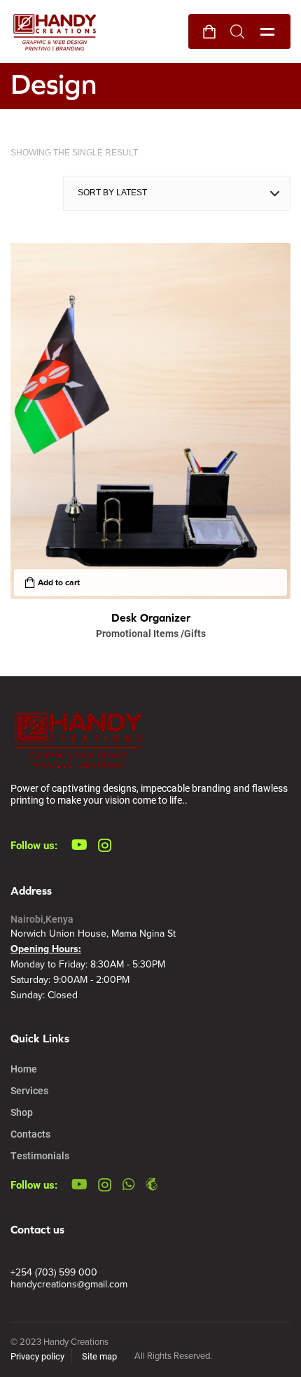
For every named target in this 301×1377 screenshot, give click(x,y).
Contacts (30, 1133)
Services (29, 1090)
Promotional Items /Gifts (151, 633)
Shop (21, 1112)
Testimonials (39, 1155)
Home (23, 1068)
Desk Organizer (150, 617)
